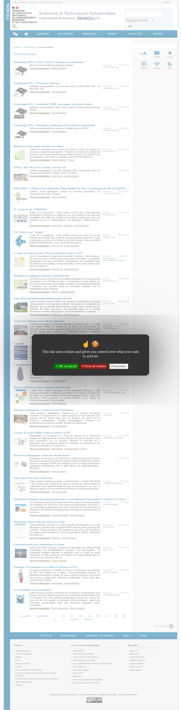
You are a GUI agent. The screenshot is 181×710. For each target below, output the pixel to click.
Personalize (118, 366)
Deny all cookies (95, 366)
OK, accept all (67, 366)
